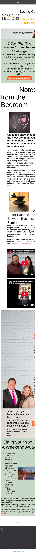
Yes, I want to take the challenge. (19, 78)
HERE (3, 513)
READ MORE (26, 244)
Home (2, 531)
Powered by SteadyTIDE (18, 551)
